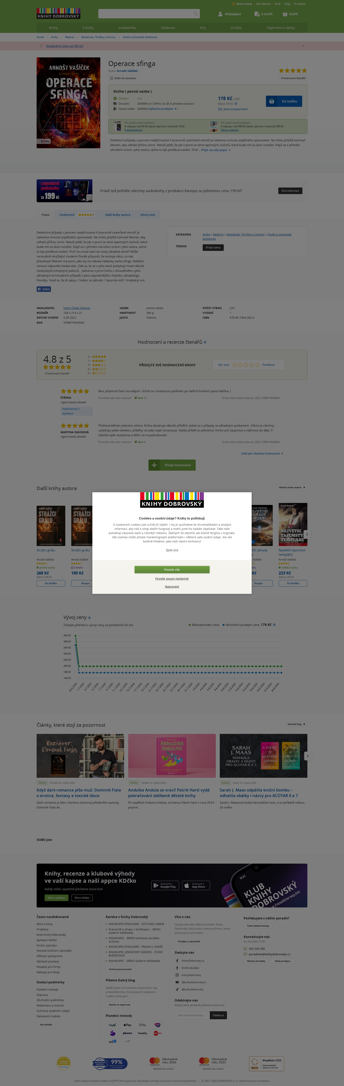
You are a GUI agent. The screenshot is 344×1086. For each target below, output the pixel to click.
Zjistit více (172, 550)
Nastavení (172, 586)
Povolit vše (172, 569)
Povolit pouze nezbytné (172, 578)
